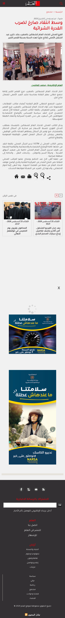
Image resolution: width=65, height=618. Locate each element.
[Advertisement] (26, 308)
